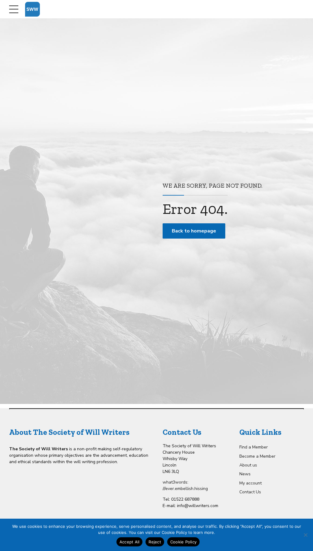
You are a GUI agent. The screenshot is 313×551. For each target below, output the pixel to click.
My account (250, 483)
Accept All (130, 541)
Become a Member (257, 456)
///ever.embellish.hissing (185, 489)
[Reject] (305, 535)
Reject (155, 541)
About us (248, 465)
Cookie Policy (183, 541)
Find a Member (253, 447)
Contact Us (250, 492)
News (245, 474)
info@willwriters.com (197, 506)
